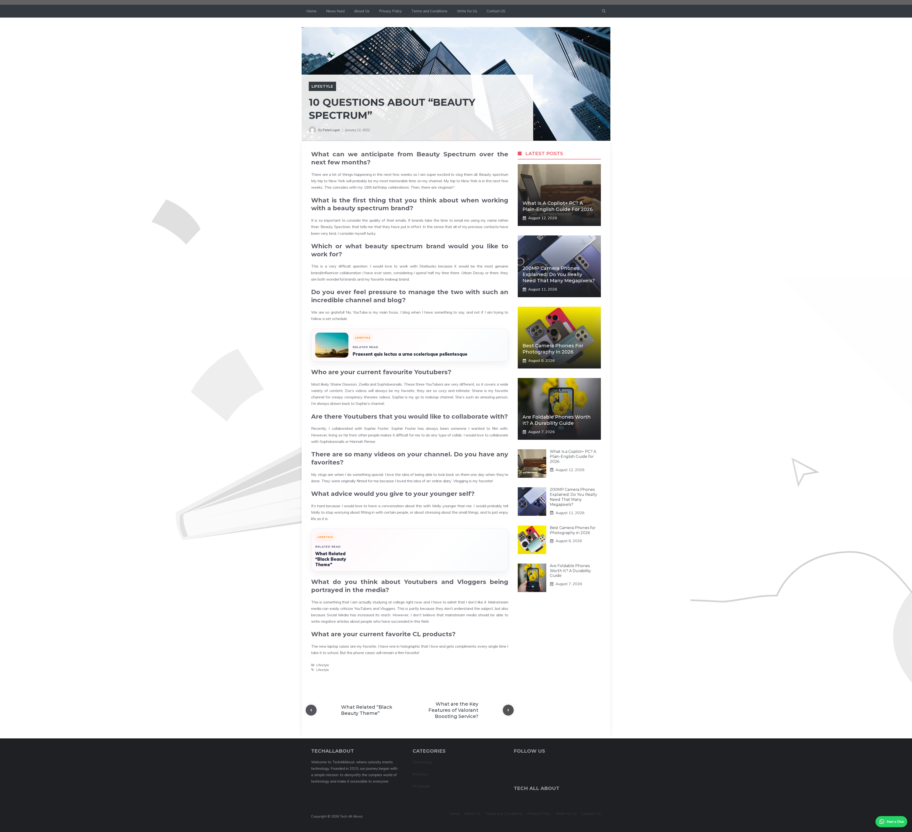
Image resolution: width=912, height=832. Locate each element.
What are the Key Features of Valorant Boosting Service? (453, 710)
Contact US (496, 11)
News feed (335, 11)
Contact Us (591, 813)
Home (311, 11)
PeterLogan (331, 130)
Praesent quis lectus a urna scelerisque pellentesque (410, 354)
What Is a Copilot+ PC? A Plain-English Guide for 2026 (573, 456)
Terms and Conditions (429, 11)
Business (420, 774)
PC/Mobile (421, 786)
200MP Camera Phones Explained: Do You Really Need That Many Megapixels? (558, 274)
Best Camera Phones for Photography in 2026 (573, 530)
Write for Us (467, 11)
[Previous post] (311, 710)
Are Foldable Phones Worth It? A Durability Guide (570, 571)
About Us (362, 11)
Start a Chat (895, 821)
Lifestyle (322, 86)
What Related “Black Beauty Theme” (330, 559)
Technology (422, 762)
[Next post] (508, 710)
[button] (603, 11)
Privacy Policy (390, 11)
